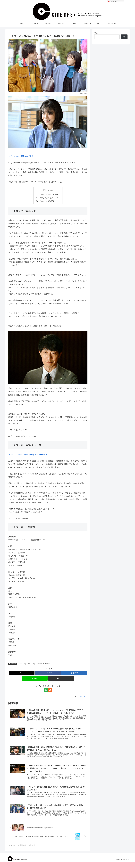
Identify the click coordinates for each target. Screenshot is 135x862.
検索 (96, 33)
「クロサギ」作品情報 (46, 201)
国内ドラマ (14, 664)
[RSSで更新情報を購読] (50, 690)
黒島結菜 (47, 664)
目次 (45, 190)
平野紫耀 (39, 664)
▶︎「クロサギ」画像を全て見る (20, 156)
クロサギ (22, 664)
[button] (61, 678)
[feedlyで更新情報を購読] (46, 690)
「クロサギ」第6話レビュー (48, 194)
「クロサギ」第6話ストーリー (48, 198)
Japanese (113, 1)
